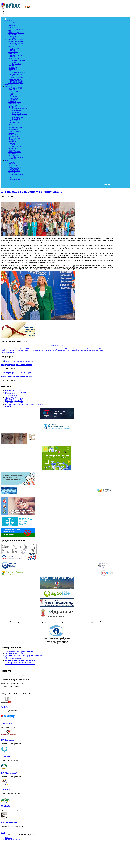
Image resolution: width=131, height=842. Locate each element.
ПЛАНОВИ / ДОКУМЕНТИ (14, 401)
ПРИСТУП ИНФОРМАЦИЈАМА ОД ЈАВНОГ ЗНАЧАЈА (24, 404)
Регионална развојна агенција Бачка (18, 662)
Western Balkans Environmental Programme (20, 664)
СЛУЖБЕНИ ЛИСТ (11, 397)
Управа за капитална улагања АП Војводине (20, 657)
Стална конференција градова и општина (19, 652)
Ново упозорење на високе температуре (16, 376)
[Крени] (23, 675)
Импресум (8, 838)
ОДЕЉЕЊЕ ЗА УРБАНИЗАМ (15, 392)
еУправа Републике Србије (14, 653)
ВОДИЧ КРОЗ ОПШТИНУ (14, 402)
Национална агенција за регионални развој (20, 660)
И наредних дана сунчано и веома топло (16, 365)
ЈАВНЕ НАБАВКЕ (11, 395)
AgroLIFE (8, 406)
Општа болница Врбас (13, 658)
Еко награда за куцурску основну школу (31, 191)
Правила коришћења (12, 839)
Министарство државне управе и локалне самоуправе (24, 655)
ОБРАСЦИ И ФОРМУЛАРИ (14, 399)
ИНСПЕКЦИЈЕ (10, 394)
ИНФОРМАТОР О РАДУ (13, 390)
